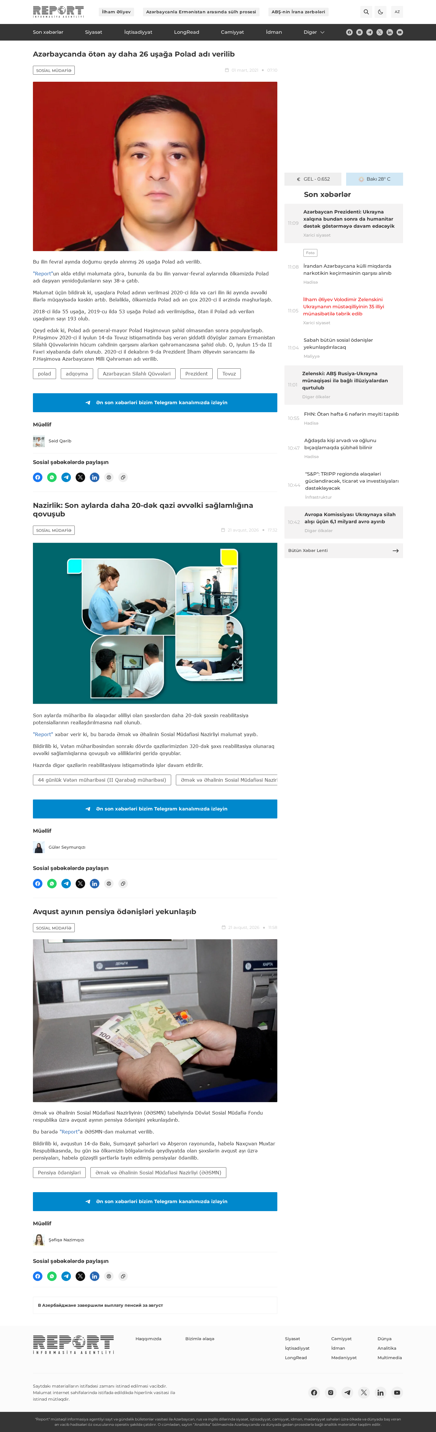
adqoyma (77, 373)
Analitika (387, 1348)
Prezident (196, 373)
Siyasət (292, 1338)
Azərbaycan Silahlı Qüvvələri (137, 373)
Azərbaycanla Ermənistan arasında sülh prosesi (201, 12)
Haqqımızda (148, 1338)
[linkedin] (389, 32)
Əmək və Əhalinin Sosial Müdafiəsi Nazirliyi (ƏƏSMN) (244, 780)
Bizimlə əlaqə (199, 1338)
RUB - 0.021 (316, 179)
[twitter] (379, 32)
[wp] (52, 477)
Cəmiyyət (341, 1338)
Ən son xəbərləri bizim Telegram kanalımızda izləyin (161, 402)
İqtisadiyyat (297, 1348)
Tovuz (229, 373)
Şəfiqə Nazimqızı (66, 1239)
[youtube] (400, 32)
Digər (310, 32)
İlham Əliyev (116, 12)
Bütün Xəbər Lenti (308, 550)
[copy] (123, 477)
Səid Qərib (60, 441)
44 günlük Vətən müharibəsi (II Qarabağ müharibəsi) (102, 780)
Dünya (385, 1338)
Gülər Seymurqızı (67, 847)
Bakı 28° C (379, 179)
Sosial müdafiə (53, 70)
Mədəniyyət (344, 1357)
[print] (109, 477)
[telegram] (369, 32)
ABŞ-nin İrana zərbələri (298, 12)
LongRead (296, 1357)
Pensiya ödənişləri (59, 1172)
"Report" (43, 273)
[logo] (58, 12)
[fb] (349, 32)
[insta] (359, 32)
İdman (338, 1348)
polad (44, 373)
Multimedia (390, 1357)
